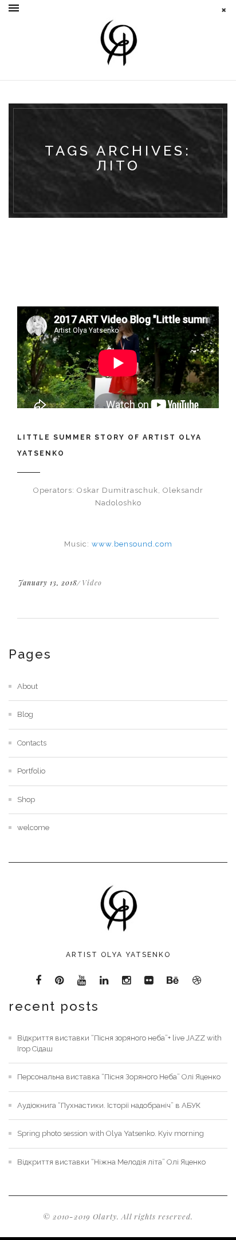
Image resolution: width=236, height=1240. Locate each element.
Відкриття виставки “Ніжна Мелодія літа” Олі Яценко (111, 1162)
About (27, 686)
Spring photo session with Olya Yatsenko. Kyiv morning (110, 1133)
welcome (33, 827)
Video (92, 582)
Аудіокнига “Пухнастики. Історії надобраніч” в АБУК (108, 1105)
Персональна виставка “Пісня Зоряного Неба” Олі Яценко (119, 1076)
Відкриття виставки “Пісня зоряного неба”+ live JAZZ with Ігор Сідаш (119, 1043)
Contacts (31, 743)
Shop (26, 799)
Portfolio (31, 771)
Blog (25, 714)
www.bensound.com (132, 544)
